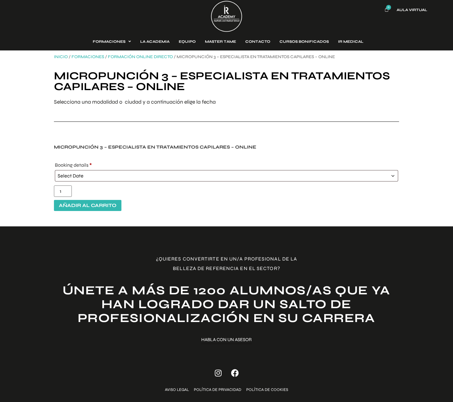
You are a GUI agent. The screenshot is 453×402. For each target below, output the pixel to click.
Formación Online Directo (140, 56)
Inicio (61, 56)
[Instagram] (218, 373)
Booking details (73, 165)
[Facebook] (235, 373)
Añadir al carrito (87, 205)
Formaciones (87, 56)
